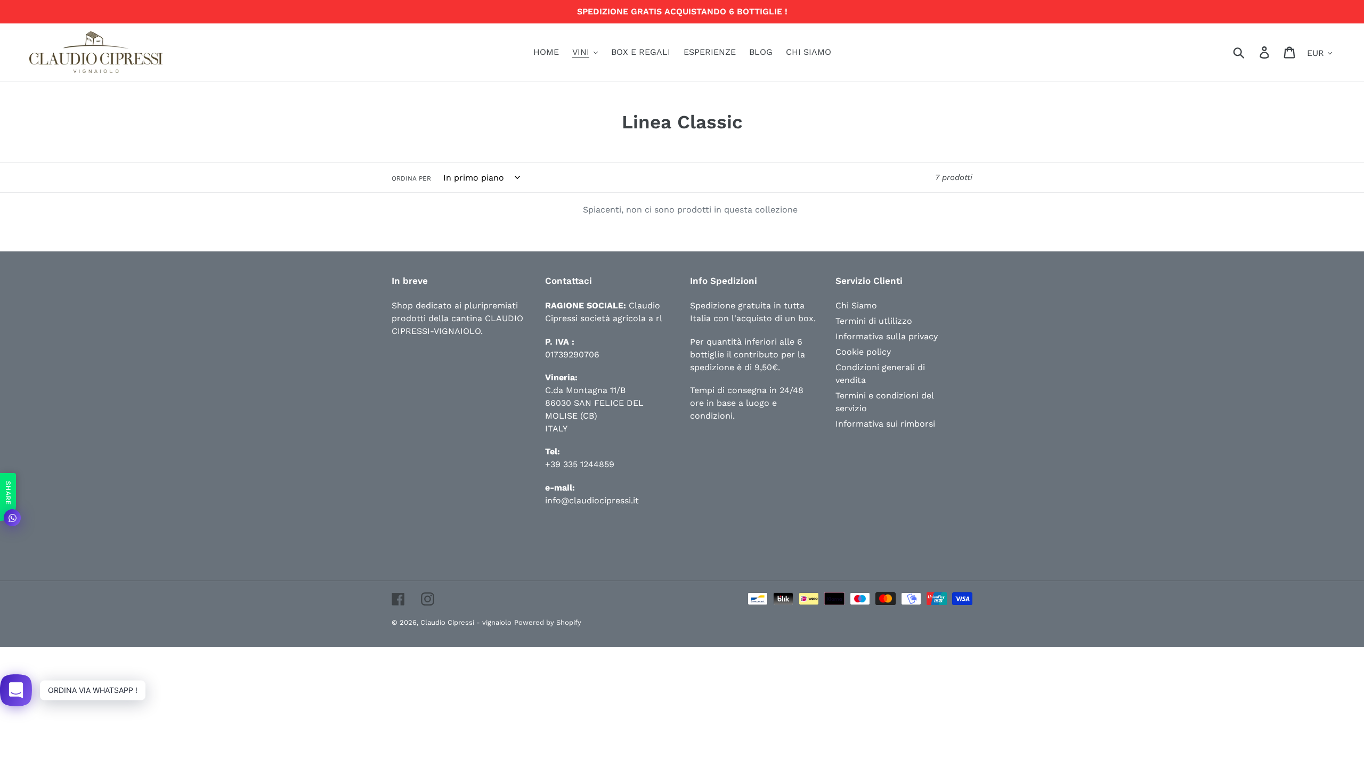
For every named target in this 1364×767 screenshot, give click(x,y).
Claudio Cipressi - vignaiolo (466, 622)
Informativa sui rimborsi (885, 424)
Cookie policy (863, 352)
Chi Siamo (856, 305)
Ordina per (411, 178)
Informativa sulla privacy (886, 336)
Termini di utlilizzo (873, 321)
